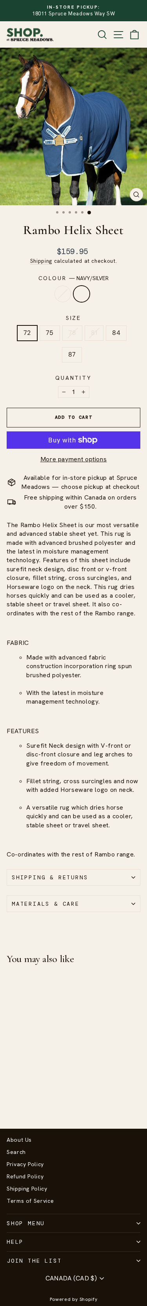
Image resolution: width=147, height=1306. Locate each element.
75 (50, 333)
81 (94, 333)
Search (16, 1152)
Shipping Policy (27, 1188)
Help (15, 1241)
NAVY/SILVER (81, 294)
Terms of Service (30, 1200)
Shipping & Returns (50, 877)
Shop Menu (26, 1223)
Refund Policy (25, 1176)
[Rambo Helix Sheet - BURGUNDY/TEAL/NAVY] (11, 1102)
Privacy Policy (25, 1164)
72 (27, 333)
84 (116, 333)
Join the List (34, 1260)
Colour (73, 278)
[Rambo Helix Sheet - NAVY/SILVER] (20, 1102)
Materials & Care (46, 903)
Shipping (41, 260)
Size (73, 317)
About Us (19, 1139)
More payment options (73, 459)
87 (72, 354)
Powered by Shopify (74, 1299)
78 (72, 333)
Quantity (73, 377)
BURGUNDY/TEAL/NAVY (63, 294)
